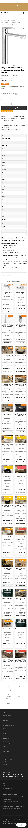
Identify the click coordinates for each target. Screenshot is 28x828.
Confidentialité (6, 785)
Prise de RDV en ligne (7, 759)
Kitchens (4, 728)
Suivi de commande (8, 697)
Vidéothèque (5, 761)
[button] (5, 13)
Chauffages (5, 730)
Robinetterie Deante (15, 22)
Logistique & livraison (7, 788)
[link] (14, 9)
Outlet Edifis (5, 746)
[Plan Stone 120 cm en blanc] (20, 623)
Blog (4, 756)
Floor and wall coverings (8, 725)
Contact (4, 767)
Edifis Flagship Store (7, 743)
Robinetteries (4, 22)
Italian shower (6, 720)
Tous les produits (15, 20)
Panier (8, 703)
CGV (4, 791)
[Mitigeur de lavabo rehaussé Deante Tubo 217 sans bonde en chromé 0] (14, 45)
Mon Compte (19, 689)
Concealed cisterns (7, 715)
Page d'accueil (5, 20)
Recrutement (5, 764)
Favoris (19, 696)
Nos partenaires (6, 754)
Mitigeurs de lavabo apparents (9, 24)
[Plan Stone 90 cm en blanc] (7, 593)
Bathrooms (5, 717)
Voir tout (4, 733)
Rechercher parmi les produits (8, 690)
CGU (4, 783)
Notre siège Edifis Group (8, 741)
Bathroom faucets (7, 723)
